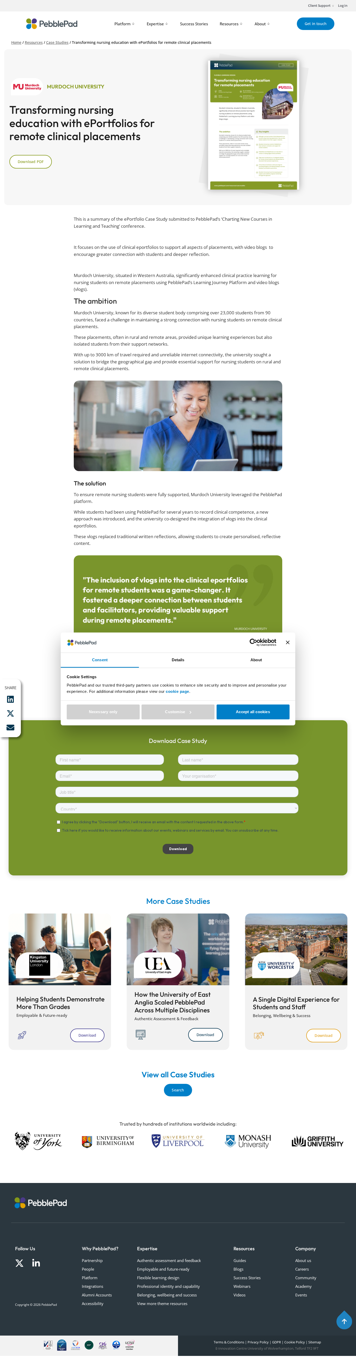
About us (303, 1260)
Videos (239, 1294)
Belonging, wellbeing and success (167, 1294)
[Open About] (268, 24)
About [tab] (256, 660)
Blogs (238, 1269)
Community (305, 1277)
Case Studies (57, 42)
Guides (240, 1260)
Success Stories (247, 1277)
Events (301, 1294)
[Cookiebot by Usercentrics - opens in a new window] (253, 642)
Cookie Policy (294, 1342)
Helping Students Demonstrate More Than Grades (60, 1003)
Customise (175, 712)
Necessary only (103, 712)
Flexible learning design (158, 1277)
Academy (303, 1286)
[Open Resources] (241, 24)
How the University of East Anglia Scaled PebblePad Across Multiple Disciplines (172, 1002)
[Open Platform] (133, 24)
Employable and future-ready (163, 1269)
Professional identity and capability (168, 1286)
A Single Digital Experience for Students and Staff (296, 1003)
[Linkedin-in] (36, 1263)
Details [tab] (178, 660)
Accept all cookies (253, 712)
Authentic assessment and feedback (169, 1260)
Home (16, 42)
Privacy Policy (258, 1342)
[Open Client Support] (333, 5)
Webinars (242, 1286)
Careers (302, 1269)
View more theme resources (162, 1303)
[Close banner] (288, 642)
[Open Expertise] (166, 24)
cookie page (177, 691)
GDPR (276, 1342)
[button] (10, 699)
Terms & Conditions (228, 1342)
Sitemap (314, 1342)
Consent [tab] (100, 660)
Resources (34, 42)
